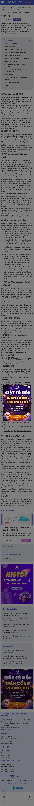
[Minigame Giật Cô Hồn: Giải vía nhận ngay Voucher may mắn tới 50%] (17, 403)
